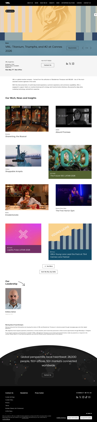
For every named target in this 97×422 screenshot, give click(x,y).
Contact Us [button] (47, 65)
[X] (70, 63)
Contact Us (9, 393)
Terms (7, 405)
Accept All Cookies (86, 417)
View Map (8, 70)
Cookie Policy (9, 400)
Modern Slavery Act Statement (14, 408)
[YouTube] (89, 397)
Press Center (39, 393)
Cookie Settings (10, 397)
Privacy (7, 402)
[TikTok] (86, 397)
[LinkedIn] (67, 63)
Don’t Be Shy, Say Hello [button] (48, 272)
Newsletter (24, 393)
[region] (48, 418)
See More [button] (50, 266)
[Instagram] (73, 63)
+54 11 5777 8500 (46, 60)
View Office (18, 70)
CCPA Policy (8, 411)
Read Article (72, 48)
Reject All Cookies (73, 417)
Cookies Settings (61, 417)
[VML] (7, 3)
